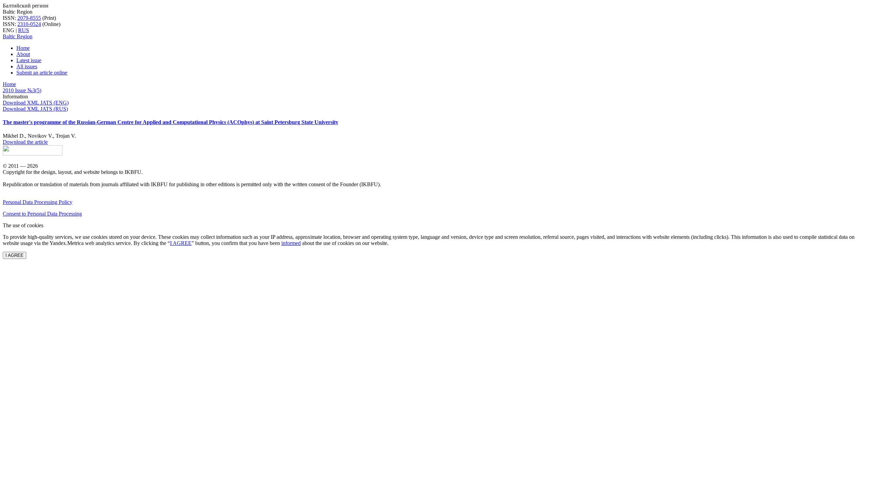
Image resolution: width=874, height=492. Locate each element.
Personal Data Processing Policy (37, 202)
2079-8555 (29, 18)
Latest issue (28, 60)
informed (291, 243)
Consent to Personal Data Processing (42, 214)
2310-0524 (29, 24)
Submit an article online (41, 73)
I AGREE (181, 243)
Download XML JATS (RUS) (35, 109)
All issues (26, 66)
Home (23, 48)
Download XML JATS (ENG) (36, 103)
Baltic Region (17, 36)
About (23, 54)
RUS (23, 30)
